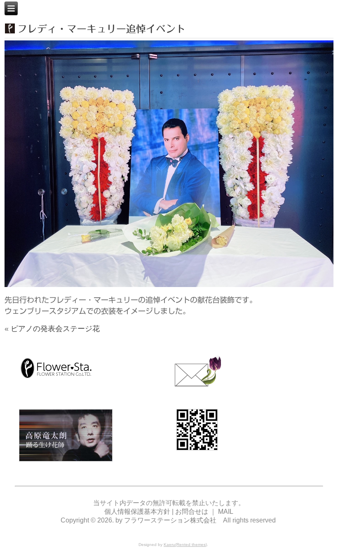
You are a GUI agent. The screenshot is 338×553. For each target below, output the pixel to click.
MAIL (225, 511)
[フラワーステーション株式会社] (56, 380)
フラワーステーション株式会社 (170, 520)
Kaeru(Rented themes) (185, 544)
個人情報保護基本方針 (138, 511)
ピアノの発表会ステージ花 (55, 329)
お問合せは (191, 511)
